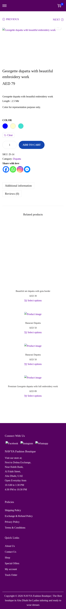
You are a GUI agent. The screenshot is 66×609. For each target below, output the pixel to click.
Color (7, 120)
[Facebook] (6, 169)
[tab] (33, 185)
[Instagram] (20, 169)
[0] (59, 6)
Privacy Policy (12, 521)
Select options (35, 300)
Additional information (18, 185)
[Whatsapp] (13, 169)
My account (11, 569)
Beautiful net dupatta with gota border (33, 291)
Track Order (11, 575)
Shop (7, 557)
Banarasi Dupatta (33, 323)
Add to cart (32, 144)
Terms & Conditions (15, 527)
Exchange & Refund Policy (19, 516)
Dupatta (17, 158)
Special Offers (12, 563)
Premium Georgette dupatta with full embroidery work (33, 386)
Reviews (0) (12, 193)
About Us (10, 546)
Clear (10, 135)
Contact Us (10, 551)
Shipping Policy (13, 510)
